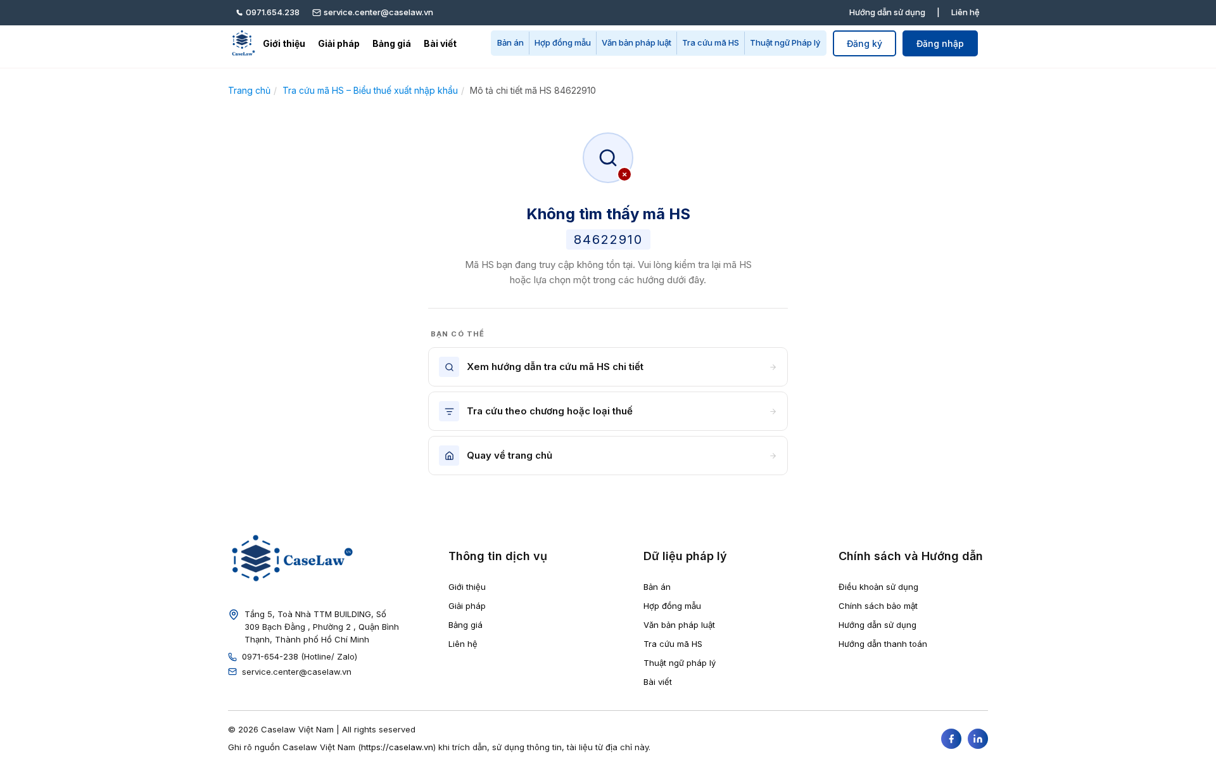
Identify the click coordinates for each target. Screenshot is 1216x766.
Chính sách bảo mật (878, 606)
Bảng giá (391, 43)
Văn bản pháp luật (636, 42)
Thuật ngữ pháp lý (679, 663)
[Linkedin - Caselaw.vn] (978, 739)
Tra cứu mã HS (710, 42)
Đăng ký (864, 43)
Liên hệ (965, 12)
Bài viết (440, 43)
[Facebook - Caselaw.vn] (951, 739)
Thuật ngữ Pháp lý (785, 42)
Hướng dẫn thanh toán (883, 644)
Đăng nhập (940, 43)
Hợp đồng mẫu (563, 42)
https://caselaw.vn (397, 747)
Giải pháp (339, 43)
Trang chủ (249, 90)
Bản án (510, 42)
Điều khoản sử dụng (878, 587)
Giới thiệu (284, 43)
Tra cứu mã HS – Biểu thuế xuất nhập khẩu (370, 90)
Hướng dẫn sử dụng (887, 12)
